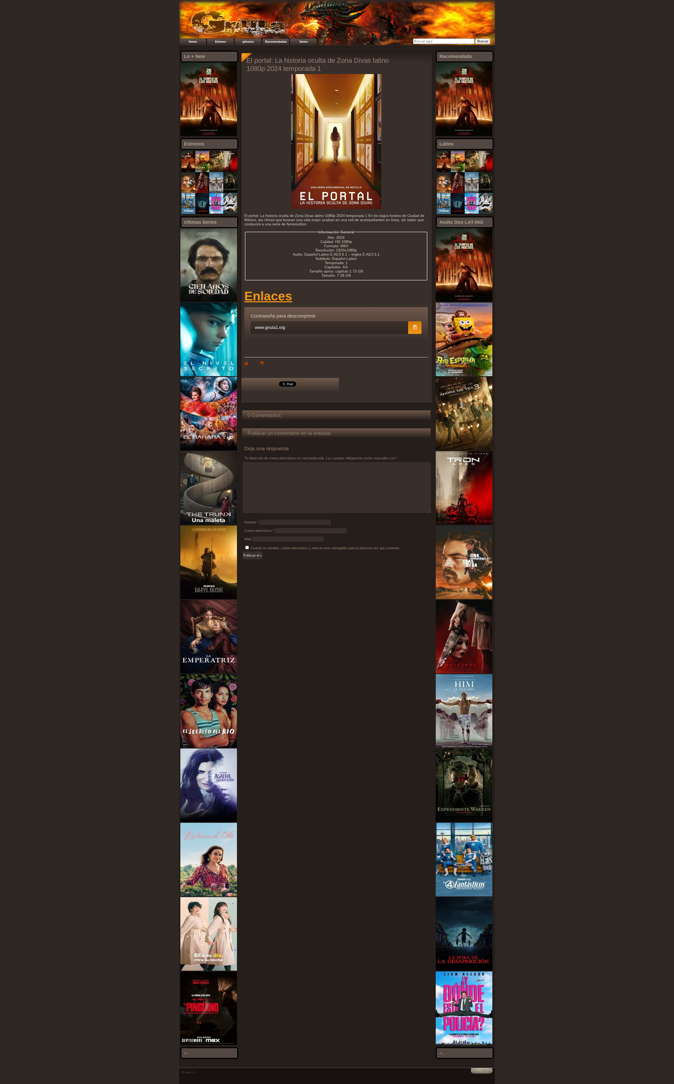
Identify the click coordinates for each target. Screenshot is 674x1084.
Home (193, 41)
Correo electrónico (259, 531)
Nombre (251, 522)
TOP (484, 1070)
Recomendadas (276, 41)
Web (247, 539)
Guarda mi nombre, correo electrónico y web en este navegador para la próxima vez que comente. (325, 548)
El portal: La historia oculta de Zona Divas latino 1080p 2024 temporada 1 (317, 64)
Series (303, 41)
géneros (248, 41)
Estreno (220, 41)
